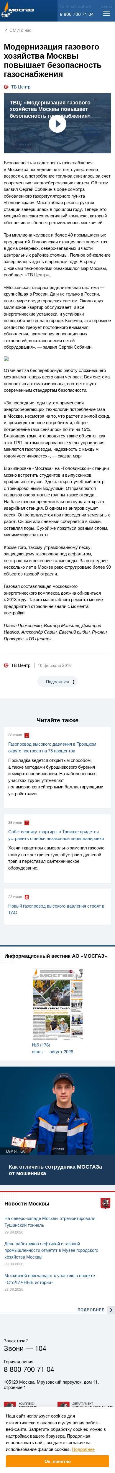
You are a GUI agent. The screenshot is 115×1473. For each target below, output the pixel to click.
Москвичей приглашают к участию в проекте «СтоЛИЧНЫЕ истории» (49, 1278)
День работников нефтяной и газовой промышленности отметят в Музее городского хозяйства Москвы (51, 1250)
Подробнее (83, 1449)
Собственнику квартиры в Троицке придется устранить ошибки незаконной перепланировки (56, 834)
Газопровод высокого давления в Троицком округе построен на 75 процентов (52, 747)
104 (40, 1348)
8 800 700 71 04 (77, 14)
